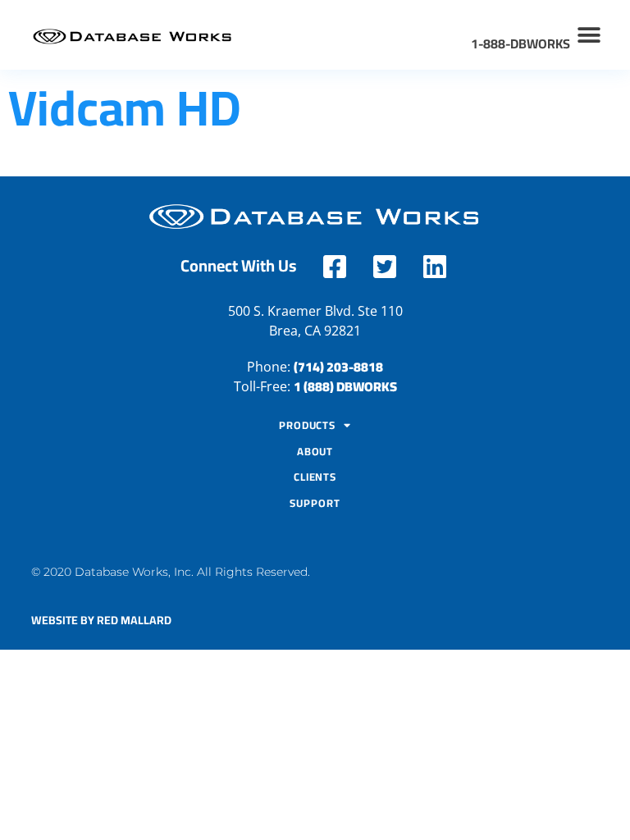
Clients (315, 476)
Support (315, 503)
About (315, 451)
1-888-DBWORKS (520, 43)
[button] (589, 34)
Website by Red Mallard (101, 620)
